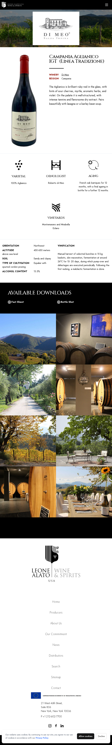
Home (56, 602)
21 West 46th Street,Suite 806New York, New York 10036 (56, 707)
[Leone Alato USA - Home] (52, 5)
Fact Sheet (18, 302)
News (56, 645)
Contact (56, 688)
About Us (56, 623)
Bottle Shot (67, 302)
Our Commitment (56, 634)
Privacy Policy (42, 737)
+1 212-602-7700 (52, 716)
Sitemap (56, 677)
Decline (101, 736)
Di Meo (65, 74)
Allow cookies (85, 736)
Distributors (56, 656)
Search (56, 666)
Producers (56, 612)
